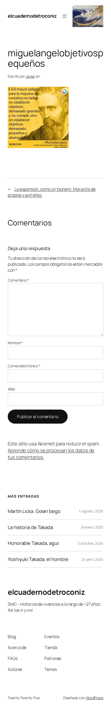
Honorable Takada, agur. (34, 543)
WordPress (94, 697)
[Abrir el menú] (64, 16)
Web (11, 388)
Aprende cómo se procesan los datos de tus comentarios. (51, 453)
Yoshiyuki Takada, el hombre (38, 559)
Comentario (18, 280)
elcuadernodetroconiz (32, 15)
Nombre (15, 342)
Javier (30, 76)
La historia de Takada (30, 527)
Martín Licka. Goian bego (34, 511)
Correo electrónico (24, 365)
